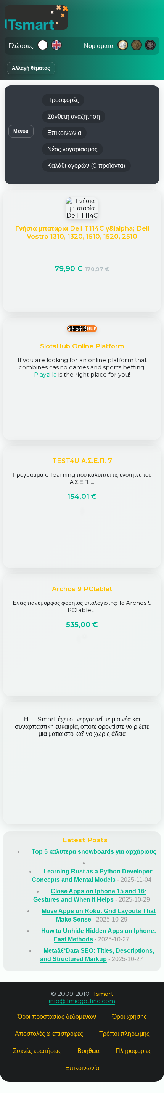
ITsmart (102, 993)
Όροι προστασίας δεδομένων (57, 1016)
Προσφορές (63, 100)
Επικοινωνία (64, 132)
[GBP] (150, 46)
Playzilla (45, 374)
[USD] (136, 46)
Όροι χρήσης (129, 1016)
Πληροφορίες (133, 1051)
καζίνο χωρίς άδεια (100, 733)
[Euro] (122, 46)
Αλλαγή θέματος (31, 68)
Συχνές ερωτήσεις (37, 1051)
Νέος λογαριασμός (72, 149)
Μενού (21, 131)
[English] (56, 46)
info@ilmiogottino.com (82, 1001)
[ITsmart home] (36, 17)
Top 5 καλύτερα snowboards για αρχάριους (94, 851)
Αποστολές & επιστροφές (49, 1033)
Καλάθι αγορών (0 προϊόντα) (86, 165)
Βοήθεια (88, 1051)
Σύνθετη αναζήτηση (73, 116)
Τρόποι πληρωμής (124, 1033)
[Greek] (42, 46)
